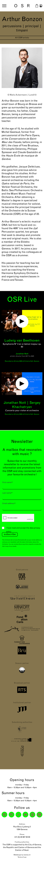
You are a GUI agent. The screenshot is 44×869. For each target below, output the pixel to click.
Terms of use (22, 857)
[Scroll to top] (38, 863)
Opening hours (22, 780)
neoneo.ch (27, 855)
